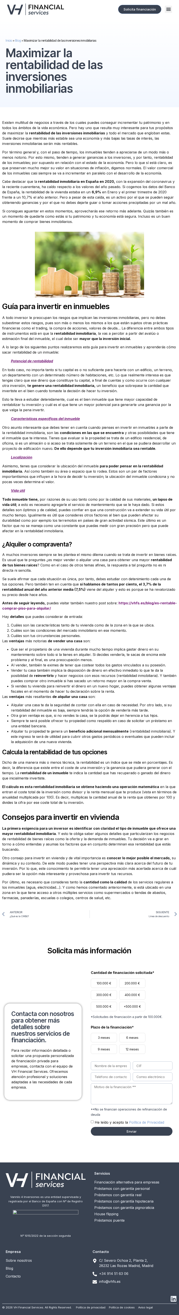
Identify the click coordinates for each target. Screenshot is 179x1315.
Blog (18, 40)
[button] (168, 9)
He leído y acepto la (129, 1122)
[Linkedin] (173, 1298)
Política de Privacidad (146, 1122)
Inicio (9, 40)
